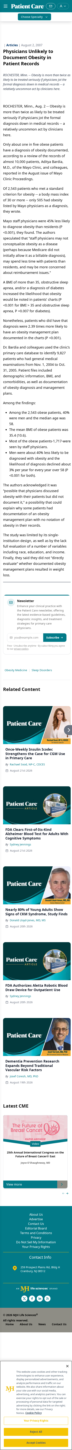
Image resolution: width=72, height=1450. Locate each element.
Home (10, 1324)
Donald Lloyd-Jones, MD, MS (28, 920)
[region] (36, 1405)
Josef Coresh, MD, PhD (24, 1076)
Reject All (36, 1431)
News (42, 1324)
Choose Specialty (32, 17)
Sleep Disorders (42, 670)
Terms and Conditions (36, 1233)
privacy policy (21, 648)
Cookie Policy (33, 1413)
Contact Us (36, 1224)
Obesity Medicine (16, 670)
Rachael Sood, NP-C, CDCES (27, 764)
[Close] (67, 1366)
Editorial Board (36, 1228)
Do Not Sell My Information (36, 1242)
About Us (36, 1214)
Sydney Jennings (20, 844)
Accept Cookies (36, 1442)
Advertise (36, 1219)
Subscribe (52, 637)
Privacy (36, 1237)
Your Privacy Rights (36, 1247)
